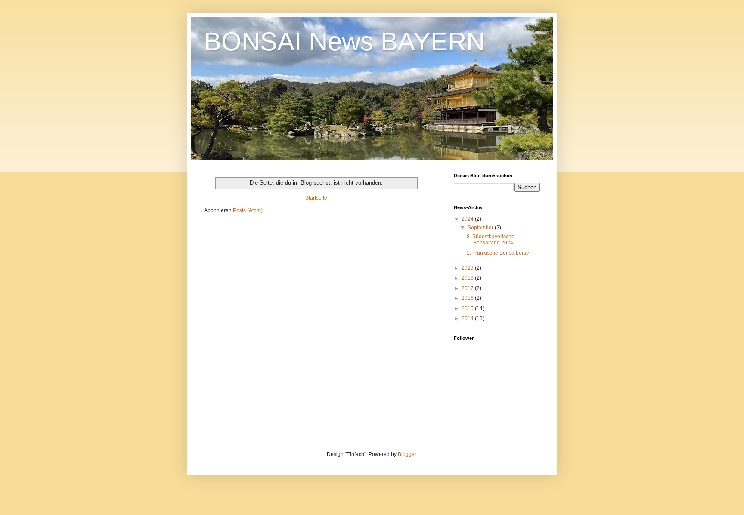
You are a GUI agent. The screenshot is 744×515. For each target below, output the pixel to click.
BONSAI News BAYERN (344, 41)
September (481, 228)
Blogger (407, 454)
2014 (468, 318)
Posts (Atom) (248, 210)
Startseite (316, 198)
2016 (468, 298)
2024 (468, 219)
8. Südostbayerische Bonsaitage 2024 (491, 240)
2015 (468, 308)
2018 (468, 278)
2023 (468, 268)
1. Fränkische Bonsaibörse (498, 253)
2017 (468, 288)
